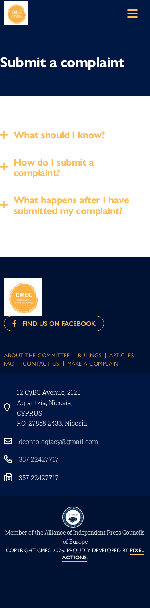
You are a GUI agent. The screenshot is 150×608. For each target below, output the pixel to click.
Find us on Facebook (56, 323)
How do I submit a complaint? (54, 167)
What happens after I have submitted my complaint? (71, 204)
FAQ (9, 363)
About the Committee (37, 355)
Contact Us (41, 363)
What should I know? (59, 134)
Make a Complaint (94, 363)
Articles (121, 355)
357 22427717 (39, 459)
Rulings (90, 355)
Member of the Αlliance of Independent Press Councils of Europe (75, 537)
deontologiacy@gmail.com (58, 441)
